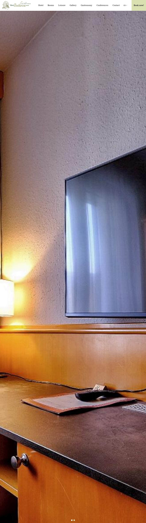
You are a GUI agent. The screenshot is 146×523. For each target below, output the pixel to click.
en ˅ (125, 5)
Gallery (73, 5)
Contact (116, 5)
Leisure (61, 5)
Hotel (40, 5)
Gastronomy (86, 5)
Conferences (102, 5)
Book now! (139, 5)
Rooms (51, 5)
